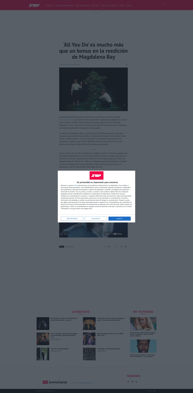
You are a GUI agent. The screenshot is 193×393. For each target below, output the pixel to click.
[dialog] (96, 196)
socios (76, 185)
